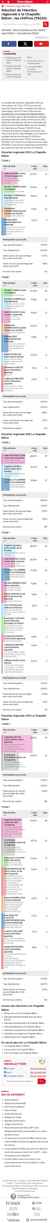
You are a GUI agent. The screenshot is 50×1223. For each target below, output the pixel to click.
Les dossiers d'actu (14, 1076)
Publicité (44, 1181)
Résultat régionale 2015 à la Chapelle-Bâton (13, 68)
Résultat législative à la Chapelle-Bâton (22, 1026)
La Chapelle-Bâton (34, 67)
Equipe (22, 1181)
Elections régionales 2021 (19, 6)
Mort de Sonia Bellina (14, 1107)
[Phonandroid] (37, 1220)
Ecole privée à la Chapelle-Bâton (19, 1049)
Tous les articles (21, 1183)
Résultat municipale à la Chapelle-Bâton (23, 1033)
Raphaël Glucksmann (14, 1121)
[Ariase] (13, 1219)
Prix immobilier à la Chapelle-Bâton (21, 1053)
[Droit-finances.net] (37, 1209)
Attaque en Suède (12, 1117)
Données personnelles (11, 1186)
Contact (10, 1183)
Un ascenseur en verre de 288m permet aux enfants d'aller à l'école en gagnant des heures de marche (26, 1141)
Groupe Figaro (32, 1189)
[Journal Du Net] (13, 1209)
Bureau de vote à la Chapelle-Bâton (20, 1013)
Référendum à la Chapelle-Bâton (19, 1037)
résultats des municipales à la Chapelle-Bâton (23, 114)
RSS (29, 1183)
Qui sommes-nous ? (10, 1181)
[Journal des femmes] (13, 1203)
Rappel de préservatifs (15, 1103)
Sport (8, 1072)
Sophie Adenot (11, 1100)
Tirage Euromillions (13, 1124)
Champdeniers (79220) (28, 33)
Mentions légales (18, 1189)
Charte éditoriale (33, 1181)
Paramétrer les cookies (29, 1186)
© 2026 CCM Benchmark (25, 1191)
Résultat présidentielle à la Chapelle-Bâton (24, 1023)
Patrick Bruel (10, 1110)
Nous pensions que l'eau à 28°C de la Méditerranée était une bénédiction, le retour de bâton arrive (25, 1131)
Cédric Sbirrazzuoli (13, 1114)
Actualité (10, 1068)
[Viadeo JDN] (37, 1214)
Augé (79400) (7, 33)
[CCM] (37, 1203)
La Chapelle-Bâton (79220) (16, 1046)
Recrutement (38, 1183)
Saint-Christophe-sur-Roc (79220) (29, 30)
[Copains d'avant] (13, 1214)
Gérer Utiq (44, 1186)
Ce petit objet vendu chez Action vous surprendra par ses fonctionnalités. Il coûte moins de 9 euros (24, 1162)
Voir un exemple (38, 1068)
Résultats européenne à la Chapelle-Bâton (24, 1030)
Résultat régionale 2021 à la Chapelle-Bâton (13, 60)
